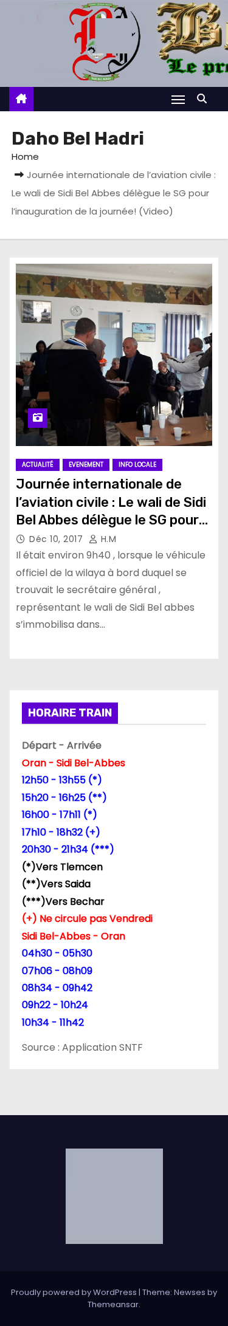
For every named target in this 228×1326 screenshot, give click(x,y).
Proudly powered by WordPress (75, 1292)
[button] (205, 99)
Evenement (86, 464)
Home (25, 156)
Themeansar (113, 1304)
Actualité (38, 464)
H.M (107, 539)
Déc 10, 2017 (57, 539)
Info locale (137, 464)
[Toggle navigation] (178, 99)
